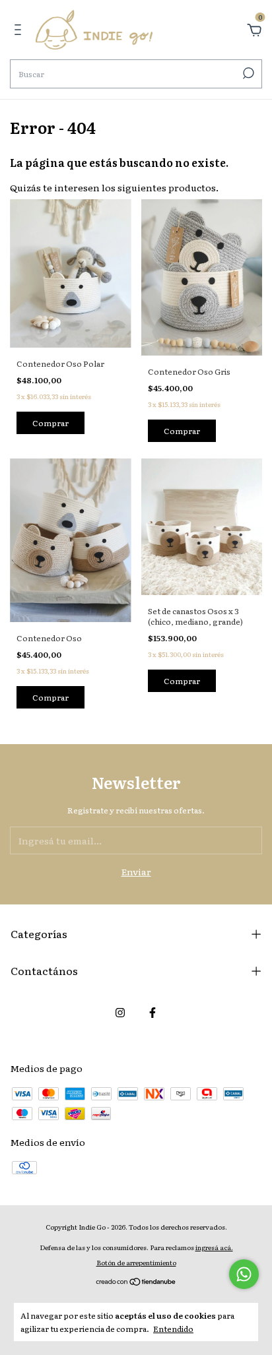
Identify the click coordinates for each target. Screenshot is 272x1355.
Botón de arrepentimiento (136, 1262)
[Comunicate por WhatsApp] (244, 1274)
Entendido (173, 1328)
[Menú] (20, 31)
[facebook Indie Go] (152, 1012)
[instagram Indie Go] (120, 1012)
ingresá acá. (214, 1247)
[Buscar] (247, 73)
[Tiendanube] (136, 1282)
